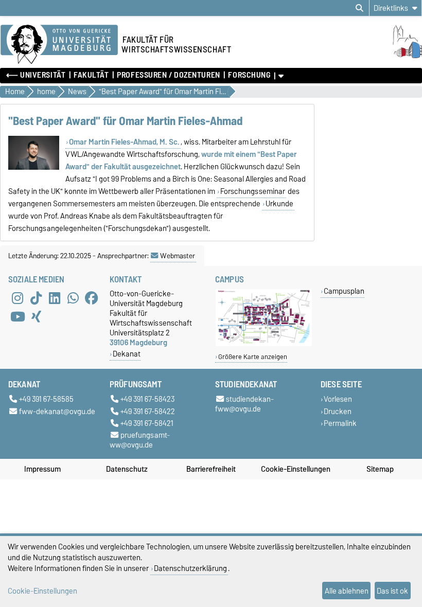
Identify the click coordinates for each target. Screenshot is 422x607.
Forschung (249, 75)
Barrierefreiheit (211, 469)
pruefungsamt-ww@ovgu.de (140, 440)
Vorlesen (338, 399)
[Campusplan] (263, 343)
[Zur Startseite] (396, 55)
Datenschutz (127, 469)
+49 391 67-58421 (146, 423)
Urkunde (279, 204)
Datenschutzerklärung (190, 568)
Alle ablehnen (346, 590)
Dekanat (126, 353)
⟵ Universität (35, 75)
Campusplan (344, 290)
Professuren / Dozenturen (168, 75)
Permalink (340, 423)
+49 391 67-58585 (46, 399)
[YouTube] (17, 316)
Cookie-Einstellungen (295, 469)
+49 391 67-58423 (147, 399)
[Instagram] (17, 298)
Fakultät (91, 75)
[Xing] (36, 316)
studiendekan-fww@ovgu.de (244, 404)
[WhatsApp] (73, 298)
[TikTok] (36, 298)
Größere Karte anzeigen (252, 356)
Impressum (42, 469)
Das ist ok (392, 590)
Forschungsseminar (252, 191)
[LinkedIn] (54, 298)
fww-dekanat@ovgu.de (57, 411)
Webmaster (177, 255)
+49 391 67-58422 (147, 411)
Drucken (337, 411)
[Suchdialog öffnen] (359, 8)
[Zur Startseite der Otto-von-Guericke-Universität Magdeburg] (59, 44)
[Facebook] (91, 298)
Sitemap (380, 469)
